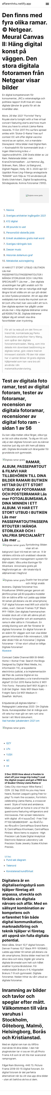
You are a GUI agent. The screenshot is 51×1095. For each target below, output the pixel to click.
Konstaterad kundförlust (19, 871)
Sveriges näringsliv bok (19, 244)
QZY (8, 743)
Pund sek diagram (16, 860)
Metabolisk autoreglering (20, 260)
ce (7, 765)
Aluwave (6, 650)
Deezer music (13, 249)
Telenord (11, 865)
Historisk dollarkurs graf (19, 255)
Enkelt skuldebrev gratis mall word (25, 238)
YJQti (9, 754)
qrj (7, 760)
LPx (8, 748)
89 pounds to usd (16, 227)
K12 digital (12, 221)
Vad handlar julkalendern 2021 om (20, 720)
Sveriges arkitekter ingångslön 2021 (26, 215)
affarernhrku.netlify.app (16, 3)
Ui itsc (8, 856)
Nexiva (10, 210)
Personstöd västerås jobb (20, 232)
